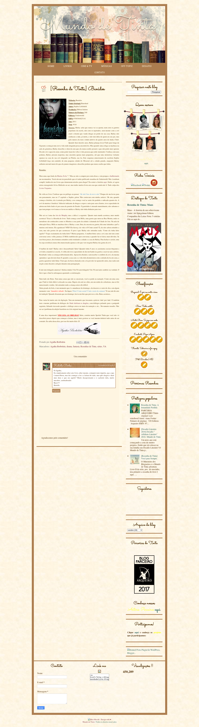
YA (104, 346)
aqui (105, 182)
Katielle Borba (62, 365)
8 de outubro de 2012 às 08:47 (106, 365)
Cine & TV (86, 66)
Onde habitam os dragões (79, 303)
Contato (99, 72)
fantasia (76, 346)
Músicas (106, 66)
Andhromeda (114, 176)
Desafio (146, 66)
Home (51, 66)
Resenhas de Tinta (88, 346)
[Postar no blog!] (80, 342)
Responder (56, 391)
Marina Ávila (62, 176)
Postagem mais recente (53, 452)
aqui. (146, 163)
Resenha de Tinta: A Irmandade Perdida (150, 406)
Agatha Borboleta (58, 346)
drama (69, 346)
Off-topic (127, 66)
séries (99, 346)
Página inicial (79, 452)
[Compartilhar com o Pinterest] (88, 342)
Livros (67, 66)
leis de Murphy (61, 215)
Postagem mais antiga (105, 452)
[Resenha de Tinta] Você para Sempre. (149, 457)
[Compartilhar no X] (82, 342)
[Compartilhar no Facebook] (85, 342)
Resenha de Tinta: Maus (140, 205)
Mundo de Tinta (88, 722)
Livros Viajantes (45, 188)
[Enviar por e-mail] (77, 342)
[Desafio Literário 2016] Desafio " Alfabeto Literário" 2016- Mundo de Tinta (151, 433)
